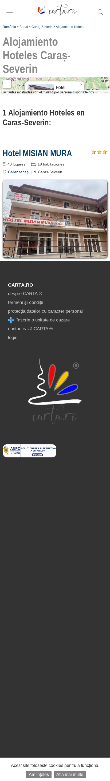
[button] (81, 84)
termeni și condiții (25, 302)
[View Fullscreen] (7, 84)
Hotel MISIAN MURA (37, 153)
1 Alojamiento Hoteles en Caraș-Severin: (44, 117)
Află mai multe (69, 774)
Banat (23, 27)
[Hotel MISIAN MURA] (55, 254)
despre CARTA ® (25, 293)
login (12, 337)
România (9, 27)
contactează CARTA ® (30, 328)
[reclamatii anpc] (29, 456)
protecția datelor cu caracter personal (45, 311)
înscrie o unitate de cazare (42, 320)
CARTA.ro (20, 285)
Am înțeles (39, 774)
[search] (100, 15)
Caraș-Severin (42, 27)
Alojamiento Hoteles (70, 27)
